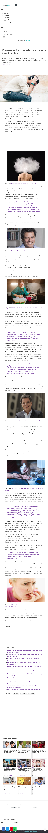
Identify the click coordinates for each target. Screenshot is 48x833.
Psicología (7, 19)
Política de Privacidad (8, 34)
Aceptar (27, 831)
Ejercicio (6, 15)
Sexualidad (7, 22)
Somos (5, 31)
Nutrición (7, 17)
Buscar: (1, 822)
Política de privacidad (15, 807)
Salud (5, 21)
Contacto (6, 32)
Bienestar (7, 13)
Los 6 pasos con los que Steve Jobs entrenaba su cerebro (23, 689)
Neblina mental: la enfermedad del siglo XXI (24, 183)
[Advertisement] (25, 70)
